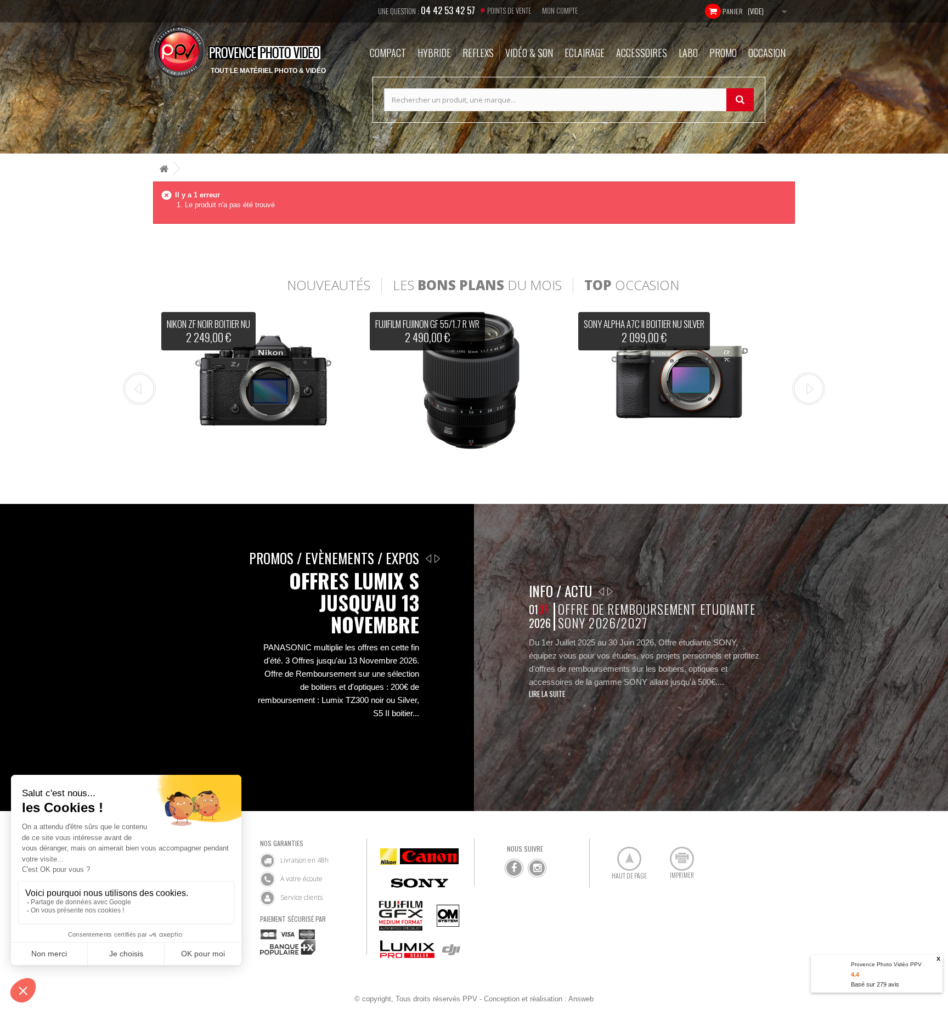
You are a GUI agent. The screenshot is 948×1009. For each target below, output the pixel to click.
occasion (631, 285)
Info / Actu (560, 591)
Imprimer (676, 854)
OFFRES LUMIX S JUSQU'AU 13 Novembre (354, 602)
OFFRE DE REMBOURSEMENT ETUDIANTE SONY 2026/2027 (656, 616)
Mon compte (560, 10)
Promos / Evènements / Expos (334, 558)
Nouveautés (328, 285)
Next (808, 388)
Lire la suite (547, 693)
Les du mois (477, 285)
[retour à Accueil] (164, 168)
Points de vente (509, 10)
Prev (139, 388)
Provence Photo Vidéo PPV (886, 964)
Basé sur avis (875, 984)
